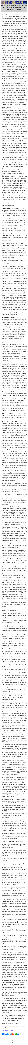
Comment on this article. (8, 1030)
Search (16, 14)
